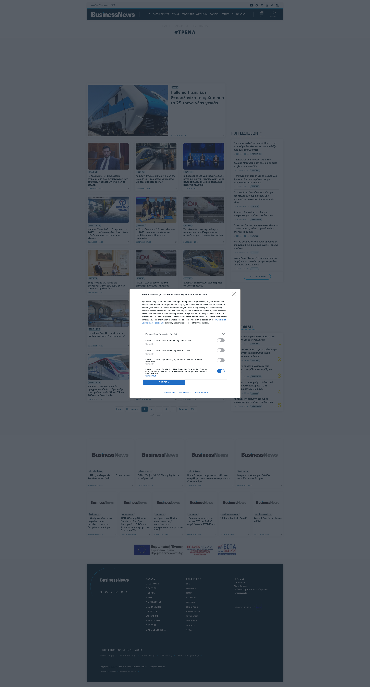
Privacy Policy (201, 392)
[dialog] (185, 343)
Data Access (185, 392)
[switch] (221, 340)
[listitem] (185, 333)
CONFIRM (164, 382)
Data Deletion (168, 392)
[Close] (235, 295)
